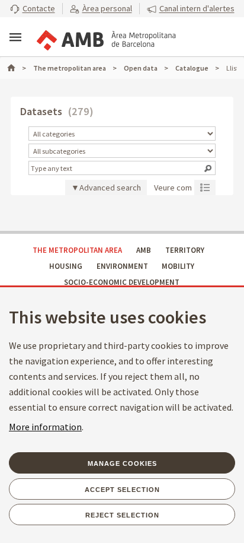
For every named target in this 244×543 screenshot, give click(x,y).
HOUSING (65, 266)
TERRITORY (184, 250)
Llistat (205, 187)
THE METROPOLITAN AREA (77, 250)
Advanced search (110, 187)
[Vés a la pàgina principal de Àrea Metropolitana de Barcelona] (105, 38)
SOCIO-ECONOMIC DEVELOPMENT (121, 282)
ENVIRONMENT (122, 266)
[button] (32, 9)
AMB (143, 250)
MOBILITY (178, 266)
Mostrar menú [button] (15, 37)
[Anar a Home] (16, 67)
